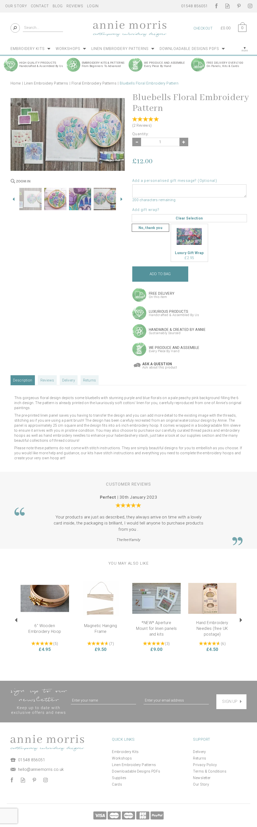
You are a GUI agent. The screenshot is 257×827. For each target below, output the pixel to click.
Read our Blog (227, 6)
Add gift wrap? (146, 210)
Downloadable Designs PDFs (136, 771)
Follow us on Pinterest (239, 6)
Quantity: (140, 134)
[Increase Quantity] (183, 142)
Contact (40, 6)
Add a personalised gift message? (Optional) (174, 181)
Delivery (68, 380)
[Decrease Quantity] (136, 142)
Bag (240, 27)
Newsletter (202, 778)
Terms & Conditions (209, 771)
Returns (89, 380)
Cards (117, 784)
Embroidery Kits (125, 752)
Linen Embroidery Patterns (134, 765)
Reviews (75, 6)
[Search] (15, 28)
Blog (58, 6)
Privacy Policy (205, 765)
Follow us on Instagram (250, 6)
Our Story (201, 784)
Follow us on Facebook (216, 6)
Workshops (122, 758)
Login (93, 6)
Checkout (203, 28)
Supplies (119, 778)
